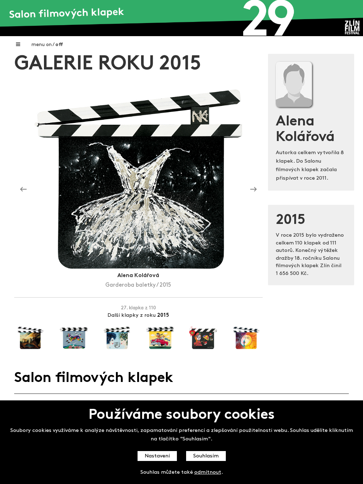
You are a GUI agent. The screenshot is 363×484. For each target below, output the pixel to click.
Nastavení (157, 456)
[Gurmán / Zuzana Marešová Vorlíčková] (253, 189)
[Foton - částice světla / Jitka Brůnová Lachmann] (23, 189)
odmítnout (207, 472)
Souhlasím (206, 456)
